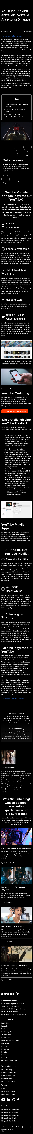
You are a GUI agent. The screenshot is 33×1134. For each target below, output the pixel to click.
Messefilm (5, 1043)
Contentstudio (6, 1078)
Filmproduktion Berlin (8, 1118)
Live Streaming (6, 1070)
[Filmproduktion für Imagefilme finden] (16, 836)
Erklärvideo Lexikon (8, 1091)
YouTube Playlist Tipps (13, 114)
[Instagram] (13, 1100)
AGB (11, 1129)
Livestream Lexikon (8, 1094)
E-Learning (5, 1049)
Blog (11, 31)
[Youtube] (3, 1100)
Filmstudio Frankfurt (8, 1081)
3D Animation (6, 1035)
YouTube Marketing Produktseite (14, 411)
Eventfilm (4, 1046)
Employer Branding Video (10, 1040)
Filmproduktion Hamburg (10, 1112)
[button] (16, 509)
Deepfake (4, 1052)
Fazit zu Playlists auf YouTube (15, 117)
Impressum (26, 1127)
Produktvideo (6, 1038)
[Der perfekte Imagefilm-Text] (16, 915)
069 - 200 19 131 (13, 1006)
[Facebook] (18, 1100)
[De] (8, 1100)
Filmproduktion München (10, 1115)
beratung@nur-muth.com (15, 1004)
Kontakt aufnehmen (9, 1000)
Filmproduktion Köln (8, 1121)
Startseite (4, 31)
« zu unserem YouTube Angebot (11, 36)
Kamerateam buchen (8, 1075)
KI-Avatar (4, 1058)
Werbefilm (5, 1029)
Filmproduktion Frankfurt (10, 1109)
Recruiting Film (6, 1032)
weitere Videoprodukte (9, 1061)
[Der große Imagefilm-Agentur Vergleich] (16, 875)
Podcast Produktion (8, 1073)
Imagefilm (4, 1026)
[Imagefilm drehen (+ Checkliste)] (16, 954)
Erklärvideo (5, 1023)
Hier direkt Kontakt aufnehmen (13, 699)
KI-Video (4, 1055)
